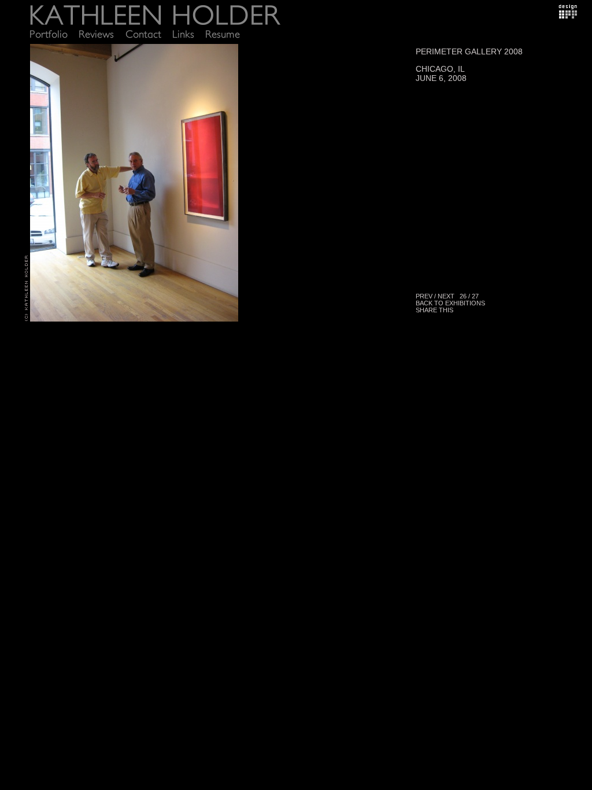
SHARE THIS (434, 310)
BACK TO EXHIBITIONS (450, 303)
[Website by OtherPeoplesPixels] (568, 15)
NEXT (446, 296)
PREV (424, 296)
